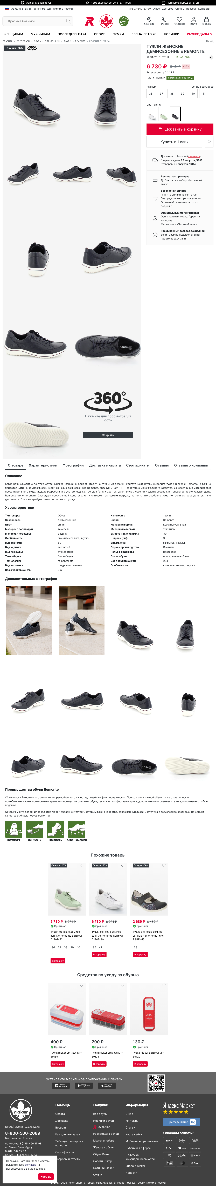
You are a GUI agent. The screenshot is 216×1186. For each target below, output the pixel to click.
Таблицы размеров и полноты (69, 1143)
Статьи (130, 1127)
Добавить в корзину (183, 129)
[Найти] (68, 21)
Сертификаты (64, 1152)
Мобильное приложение (142, 1141)
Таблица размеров (201, 86)
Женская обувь (103, 1147)
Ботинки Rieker (103, 1168)
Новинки (171, 34)
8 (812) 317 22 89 (15, 1151)
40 (193, 93)
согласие (30, 1164)
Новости (131, 1172)
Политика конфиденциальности (140, 1157)
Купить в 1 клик (175, 142)
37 (161, 93)
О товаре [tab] (15, 465)
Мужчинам (40, 34)
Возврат (191, 8)
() (194, 156)
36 (150, 93)
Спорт (99, 34)
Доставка (167, 8)
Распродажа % (200, 34)
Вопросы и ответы (67, 1159)
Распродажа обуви (106, 1133)
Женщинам (13, 34)
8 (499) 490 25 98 (30, 1143)
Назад (209, 41)
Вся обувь (100, 1114)
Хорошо (46, 1176)
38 (172, 93)
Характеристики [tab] (43, 465)
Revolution (103, 1127)
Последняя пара (72, 34)
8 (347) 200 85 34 (26, 1155)
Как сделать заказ (67, 1134)
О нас (156, 8)
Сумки (118, 34)
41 (203, 93)
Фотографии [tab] (73, 465)
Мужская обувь (103, 1140)
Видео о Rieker (135, 1166)
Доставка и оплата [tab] (105, 465)
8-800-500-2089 (22, 1133)
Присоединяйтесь (179, 1121)
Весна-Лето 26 (143, 34)
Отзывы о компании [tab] (191, 465)
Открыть (108, 435)
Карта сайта (134, 1134)
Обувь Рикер (101, 1154)
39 (182, 93)
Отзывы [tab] (162, 465)
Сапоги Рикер (102, 1161)
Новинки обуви (103, 1120)
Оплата (179, 8)
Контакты (204, 8)
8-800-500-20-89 (140, 8)
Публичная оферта (138, 1148)
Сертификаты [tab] (138, 465)
